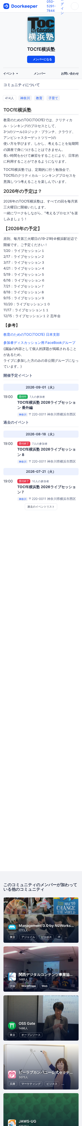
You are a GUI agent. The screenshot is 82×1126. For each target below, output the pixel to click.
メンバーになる (42, 59)
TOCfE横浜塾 (41, 49)
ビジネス (46, 937)
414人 (9, 98)
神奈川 (25, 98)
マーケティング (31, 1083)
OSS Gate (27, 1023)
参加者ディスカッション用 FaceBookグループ (39, 342)
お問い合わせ (70, 73)
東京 (12, 937)
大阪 (12, 986)
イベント (9, 73)
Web (45, 986)
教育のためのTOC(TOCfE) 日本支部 (31, 334)
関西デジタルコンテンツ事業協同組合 (50, 974)
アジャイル (28, 937)
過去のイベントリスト (41, 506)
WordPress (28, 986)
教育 (39, 98)
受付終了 (24, 443)
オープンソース (31, 1035)
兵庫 (12, 1083)
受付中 (22, 396)
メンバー (40, 73)
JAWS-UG (27, 1121)
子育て (53, 98)
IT (59, 937)
